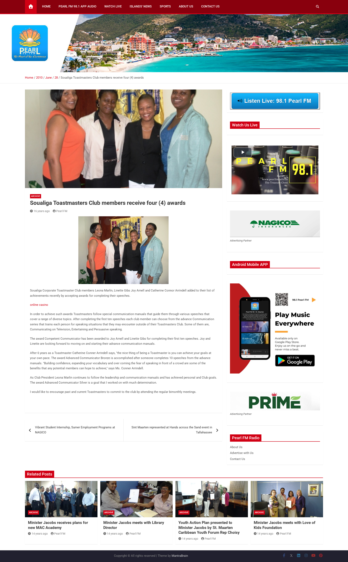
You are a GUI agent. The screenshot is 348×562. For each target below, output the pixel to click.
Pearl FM (61, 211)
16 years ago (42, 211)
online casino (39, 305)
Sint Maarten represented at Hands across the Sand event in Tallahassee (172, 430)
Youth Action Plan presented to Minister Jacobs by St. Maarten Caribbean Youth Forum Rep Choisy (209, 527)
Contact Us (210, 6)
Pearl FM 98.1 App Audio (77, 6)
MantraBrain (180, 556)
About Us (186, 6)
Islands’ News (141, 6)
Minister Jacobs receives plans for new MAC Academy (58, 525)
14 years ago (40, 533)
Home (46, 6)
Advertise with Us (242, 453)
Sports (165, 6)
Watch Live (113, 6)
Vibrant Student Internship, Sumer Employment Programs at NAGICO (75, 430)
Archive (35, 196)
